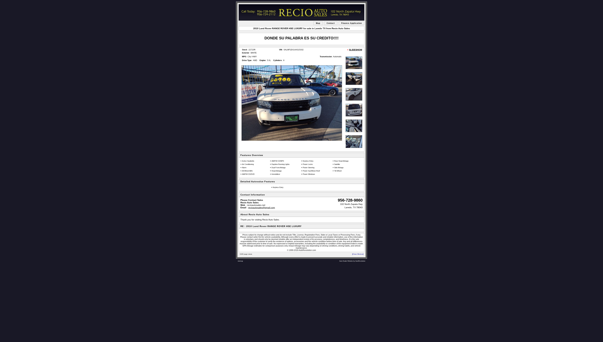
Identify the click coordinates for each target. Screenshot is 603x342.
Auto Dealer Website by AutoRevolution (352, 261)
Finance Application (351, 23)
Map (318, 23)
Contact (331, 23)
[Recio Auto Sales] (301, 12)
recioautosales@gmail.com (261, 207)
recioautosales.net (256, 205)
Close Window (357, 254)
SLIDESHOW (355, 49)
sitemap (240, 261)
